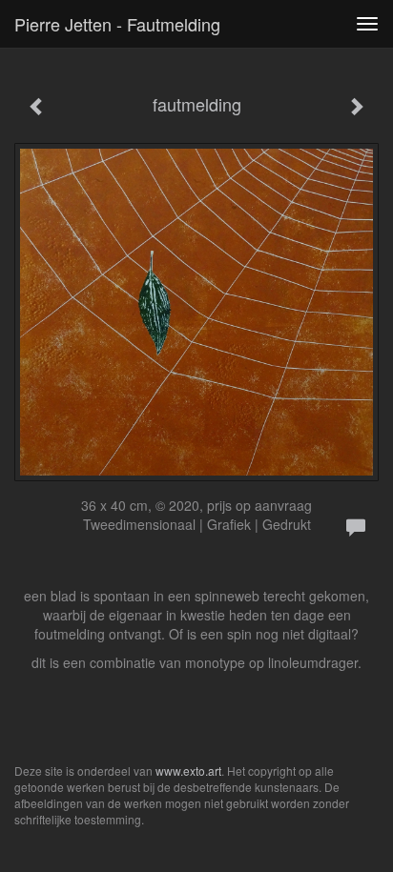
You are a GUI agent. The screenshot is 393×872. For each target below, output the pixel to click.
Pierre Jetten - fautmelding (117, 23)
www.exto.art (188, 770)
